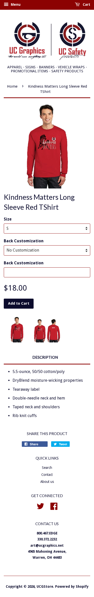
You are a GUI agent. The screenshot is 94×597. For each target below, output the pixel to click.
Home (12, 86)
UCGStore (45, 586)
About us (47, 482)
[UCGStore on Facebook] (54, 506)
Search (47, 468)
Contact (47, 475)
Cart (86, 5)
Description (45, 357)
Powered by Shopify (71, 586)
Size (8, 219)
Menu (15, 5)
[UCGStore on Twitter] (40, 506)
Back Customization (24, 241)
